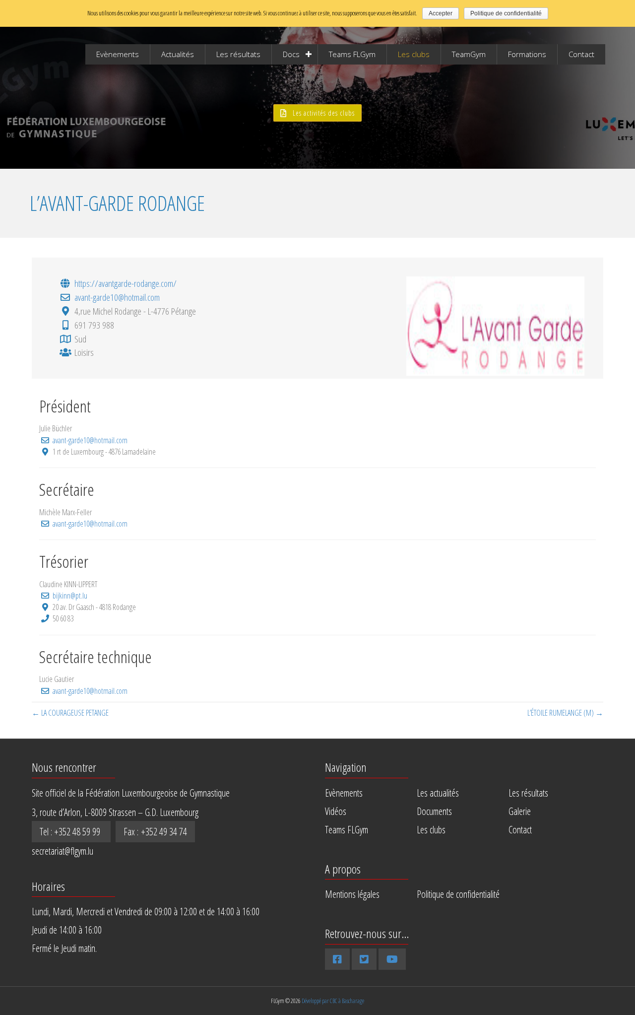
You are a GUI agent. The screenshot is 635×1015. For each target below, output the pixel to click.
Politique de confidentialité (458, 894)
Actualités (177, 54)
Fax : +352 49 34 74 (155, 831)
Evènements (117, 54)
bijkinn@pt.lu (70, 595)
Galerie (519, 811)
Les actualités (438, 793)
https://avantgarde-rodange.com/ (125, 283)
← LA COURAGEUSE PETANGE (70, 712)
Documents (434, 811)
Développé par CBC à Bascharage (333, 1001)
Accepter (440, 13)
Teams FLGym (352, 54)
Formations (527, 54)
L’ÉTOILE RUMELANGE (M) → (565, 712)
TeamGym (469, 54)
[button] (317, 113)
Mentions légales (352, 894)
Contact (581, 54)
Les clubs (414, 54)
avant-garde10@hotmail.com (117, 297)
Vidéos (335, 811)
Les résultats (238, 54)
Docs (291, 54)
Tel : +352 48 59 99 (71, 831)
